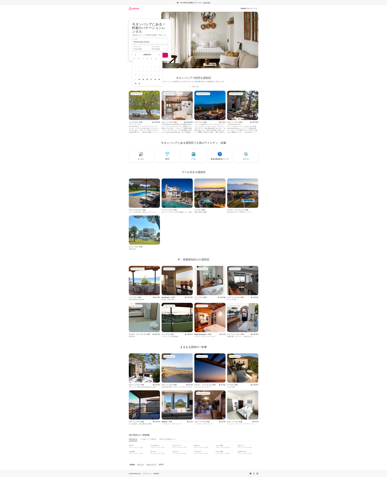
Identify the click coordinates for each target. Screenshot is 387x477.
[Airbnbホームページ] (134, 8)
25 (143, 79)
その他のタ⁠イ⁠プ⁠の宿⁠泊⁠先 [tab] (148, 439)
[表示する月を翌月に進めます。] (159, 54)
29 (159, 79)
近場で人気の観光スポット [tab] (167, 439)
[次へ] (197, 86)
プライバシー (147, 473)
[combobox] (150, 42)
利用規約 (156, 473)
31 (139, 83)
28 (155, 79)
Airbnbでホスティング (249, 8)
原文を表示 (206, 3)
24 (139, 79)
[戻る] (189, 86)
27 (151, 79)
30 (135, 83)
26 (147, 79)
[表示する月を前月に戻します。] (135, 54)
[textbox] (141, 49)
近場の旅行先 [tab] (133, 439)
